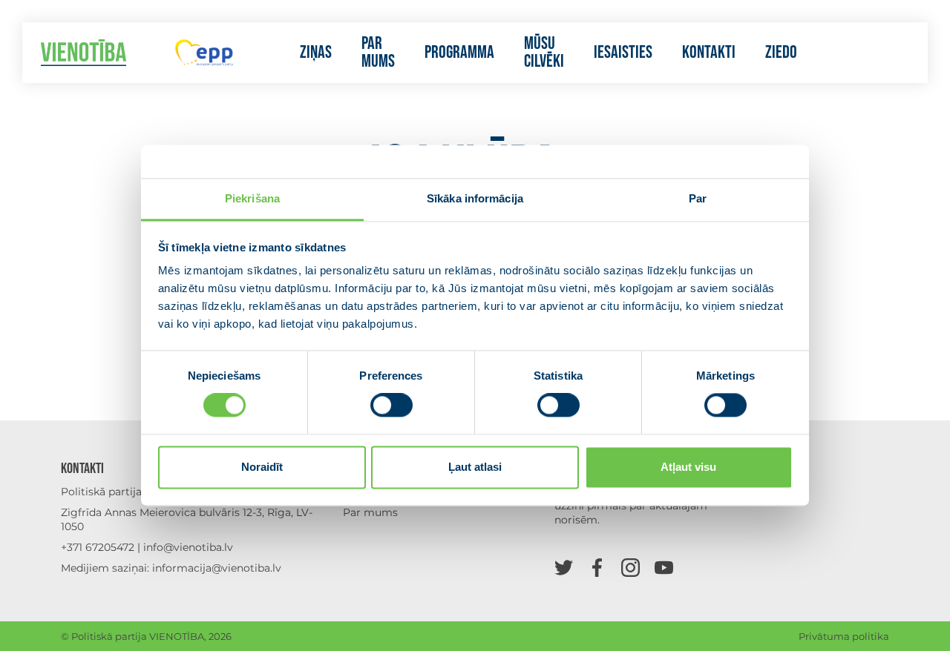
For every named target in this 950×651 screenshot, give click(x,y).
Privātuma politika (844, 636)
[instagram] (630, 567)
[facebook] (597, 567)
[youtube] (664, 567)
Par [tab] (698, 198)
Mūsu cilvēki (544, 52)
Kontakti (709, 53)
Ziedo (781, 53)
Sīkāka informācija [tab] (475, 198)
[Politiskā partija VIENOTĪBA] (83, 53)
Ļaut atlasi (475, 466)
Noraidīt (262, 466)
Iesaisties (623, 53)
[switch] (391, 405)
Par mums (378, 52)
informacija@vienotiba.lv (216, 568)
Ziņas (316, 53)
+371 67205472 (97, 547)
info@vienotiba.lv (188, 547)
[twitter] (563, 567)
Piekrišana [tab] (252, 198)
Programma (459, 53)
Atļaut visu (688, 466)
